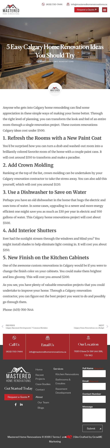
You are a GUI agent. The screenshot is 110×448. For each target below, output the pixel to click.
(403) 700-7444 (54, 4)
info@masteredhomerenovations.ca (47, 351)
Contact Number (91, 394)
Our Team (43, 402)
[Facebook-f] (15, 404)
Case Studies (43, 384)
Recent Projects (40, 376)
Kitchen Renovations (67, 374)
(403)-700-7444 (23, 309)
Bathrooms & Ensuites (63, 381)
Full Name (92, 368)
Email (90, 381)
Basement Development (63, 390)
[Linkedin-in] (21, 404)
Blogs (41, 407)
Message (87, 406)
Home (39, 369)
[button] (104, 9)
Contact (40, 389)
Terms (56, 436)
